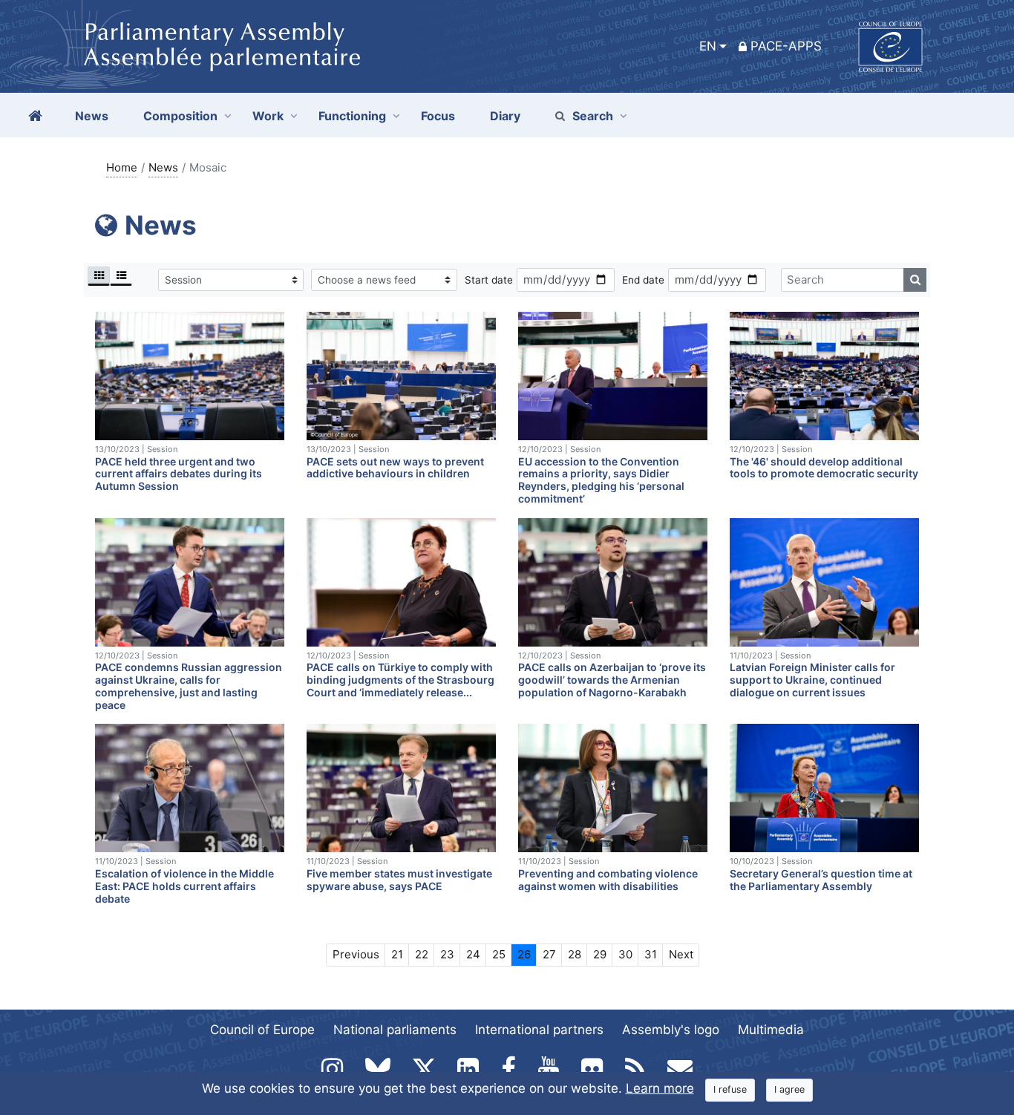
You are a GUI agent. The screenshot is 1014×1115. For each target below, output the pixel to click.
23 (447, 954)
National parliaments (395, 1029)
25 (499, 954)
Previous (356, 954)
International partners (539, 1029)
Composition (180, 115)
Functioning (352, 115)
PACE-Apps (786, 46)
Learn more (660, 1088)
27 (549, 954)
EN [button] (707, 46)
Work (268, 115)
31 (650, 954)
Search (592, 115)
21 (397, 954)
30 (625, 954)
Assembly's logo (670, 1029)
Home (121, 167)
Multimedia (771, 1029)
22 (421, 954)
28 (574, 954)
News (163, 167)
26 (524, 954)
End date (643, 280)
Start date (489, 280)
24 (473, 954)
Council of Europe (262, 1029)
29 (599, 954)
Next (681, 954)
